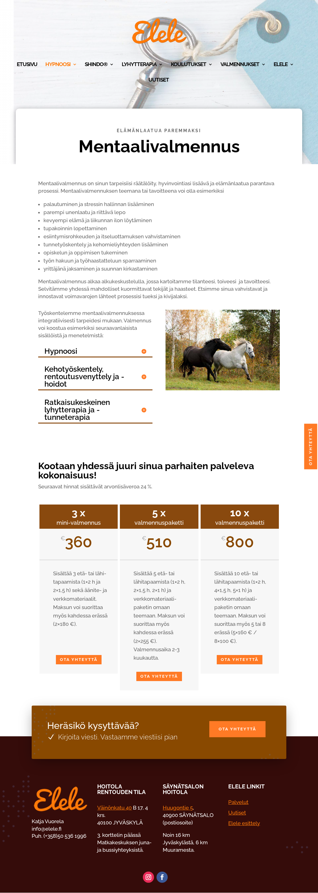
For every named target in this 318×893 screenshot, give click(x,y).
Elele (281, 64)
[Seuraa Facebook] (162, 877)
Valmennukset (239, 64)
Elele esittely (244, 823)
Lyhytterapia (139, 64)
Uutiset (158, 80)
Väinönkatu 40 (114, 808)
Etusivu (27, 64)
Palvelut (238, 802)
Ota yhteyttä (79, 659)
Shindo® (96, 64)
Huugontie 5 (178, 808)
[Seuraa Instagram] (148, 877)
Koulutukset (188, 64)
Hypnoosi (57, 64)
